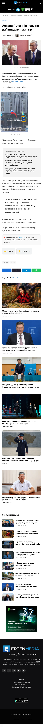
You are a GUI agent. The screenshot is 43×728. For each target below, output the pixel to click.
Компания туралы (26, 719)
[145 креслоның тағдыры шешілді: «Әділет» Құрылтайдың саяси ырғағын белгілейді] (8, 566)
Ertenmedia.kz (27, 714)
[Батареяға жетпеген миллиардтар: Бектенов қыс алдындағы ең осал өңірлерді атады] (21, 332)
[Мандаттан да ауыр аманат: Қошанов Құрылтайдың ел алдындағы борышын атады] (21, 369)
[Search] (40, 3)
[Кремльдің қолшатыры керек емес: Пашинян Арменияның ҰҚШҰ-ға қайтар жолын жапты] (8, 597)
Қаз (9, 9)
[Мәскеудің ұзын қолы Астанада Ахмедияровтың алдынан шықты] (8, 555)
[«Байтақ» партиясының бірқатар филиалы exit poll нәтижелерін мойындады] (21, 482)
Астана (5, 262)
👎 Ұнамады (24, 251)
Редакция (16, 719)
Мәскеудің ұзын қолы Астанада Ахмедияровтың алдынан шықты (27, 554)
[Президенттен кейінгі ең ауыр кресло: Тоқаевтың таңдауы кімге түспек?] (8, 523)
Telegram (22, 237)
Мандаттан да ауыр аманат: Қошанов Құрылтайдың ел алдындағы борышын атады (20, 171)
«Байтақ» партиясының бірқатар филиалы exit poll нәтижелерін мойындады (21, 498)
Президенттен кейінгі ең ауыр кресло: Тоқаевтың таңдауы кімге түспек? (27, 523)
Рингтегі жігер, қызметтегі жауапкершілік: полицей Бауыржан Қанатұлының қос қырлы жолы (20, 460)
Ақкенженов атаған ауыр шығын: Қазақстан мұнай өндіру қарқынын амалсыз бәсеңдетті (27, 544)
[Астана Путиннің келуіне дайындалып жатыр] (21, 52)
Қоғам (4, 20)
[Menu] (3, 3)
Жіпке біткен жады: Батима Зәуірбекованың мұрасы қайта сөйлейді (21, 156)
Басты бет (5, 15)
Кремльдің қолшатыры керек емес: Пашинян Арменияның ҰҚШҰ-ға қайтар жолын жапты (27, 597)
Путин (13, 262)
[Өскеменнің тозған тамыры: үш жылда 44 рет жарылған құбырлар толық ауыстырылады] (8, 576)
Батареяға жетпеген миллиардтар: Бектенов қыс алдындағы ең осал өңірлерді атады (19, 162)
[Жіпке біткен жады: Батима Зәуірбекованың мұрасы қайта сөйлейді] (21, 295)
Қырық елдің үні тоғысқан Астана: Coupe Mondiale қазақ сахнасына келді (19, 422)
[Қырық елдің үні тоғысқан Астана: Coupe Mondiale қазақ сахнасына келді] (21, 406)
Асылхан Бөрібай (26, 35)
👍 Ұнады (8, 251)
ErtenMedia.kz (17, 82)
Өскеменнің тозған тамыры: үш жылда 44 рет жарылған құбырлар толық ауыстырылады (28, 576)
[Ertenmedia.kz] (21, 3)
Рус (13, 9)
